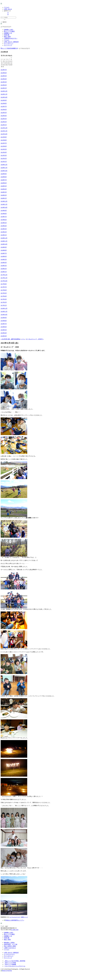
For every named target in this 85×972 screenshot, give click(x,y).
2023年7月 (4, 69)
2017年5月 (4, 293)
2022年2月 (4, 121)
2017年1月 (4, 305)
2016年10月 (4, 314)
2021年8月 (4, 140)
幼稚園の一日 (8, 936)
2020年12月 (4, 164)
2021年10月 (4, 134)
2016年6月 (4, 327)
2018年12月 (4, 238)
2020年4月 (4, 189)
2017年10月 (4, 281)
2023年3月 (4, 82)
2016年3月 (4, 336)
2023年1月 (4, 88)
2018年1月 (4, 271)
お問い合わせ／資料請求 (11, 42)
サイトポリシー (8, 43)
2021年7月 (4, 143)
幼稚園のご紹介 (8, 932)
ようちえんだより (15, 917)
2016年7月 (4, 323)
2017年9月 (4, 284)
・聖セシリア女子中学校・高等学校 (14, 961)
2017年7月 (4, 287)
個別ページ (24, 917)
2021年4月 (4, 152)
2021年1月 (4, 161)
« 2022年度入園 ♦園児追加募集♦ (10, 339)
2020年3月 (4, 192)
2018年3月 (4, 265)
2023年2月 (4, 85)
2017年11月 (4, 278)
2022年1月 (4, 125)
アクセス (6, 7)
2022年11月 (4, 94)
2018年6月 (4, 256)
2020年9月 (4, 174)
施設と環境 (7, 939)
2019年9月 (4, 210)
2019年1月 (4, 235)
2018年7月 (4, 253)
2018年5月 (4, 259)
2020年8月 (4, 177)
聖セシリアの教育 (9, 934)
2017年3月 (4, 299)
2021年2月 (4, 158)
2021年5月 (4, 149)
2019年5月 (4, 222)
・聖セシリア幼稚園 (10, 964)
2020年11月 (4, 167)
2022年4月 (4, 115)
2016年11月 (4, 311)
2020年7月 (4, 180)
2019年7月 (4, 216)
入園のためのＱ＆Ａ (10, 948)
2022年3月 (4, 118)
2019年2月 (4, 232)
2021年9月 (4, 137)
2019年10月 (4, 207)
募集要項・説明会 (9, 942)
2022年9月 (4, 100)
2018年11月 (4, 241)
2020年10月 (4, 170)
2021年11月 (4, 131)
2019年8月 (4, 213)
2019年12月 (4, 201)
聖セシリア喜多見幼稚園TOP (9, 48)
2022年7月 (4, 106)
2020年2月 (4, 195)
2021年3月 (4, 155)
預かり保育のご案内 (10, 946)
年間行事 (6, 938)
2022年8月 (4, 103)
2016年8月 (4, 320)
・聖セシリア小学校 (10, 962)
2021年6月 (4, 146)
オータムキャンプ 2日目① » (35, 339)
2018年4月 (4, 262)
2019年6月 (4, 219)
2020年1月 (4, 198)
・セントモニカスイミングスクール (14, 966)
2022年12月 (4, 91)
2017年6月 (4, 290)
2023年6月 (4, 73)
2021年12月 (4, 128)
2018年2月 (4, 268)
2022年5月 (4, 112)
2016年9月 (4, 317)
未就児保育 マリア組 (10, 944)
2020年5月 (4, 186)
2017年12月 (4, 275)
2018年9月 (4, 247)
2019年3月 (4, 229)
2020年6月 (4, 183)
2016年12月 (4, 308)
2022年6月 (4, 109)
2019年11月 (4, 204)
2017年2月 (4, 302)
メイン (23, 339)
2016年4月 (4, 333)
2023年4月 (4, 79)
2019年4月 (4, 226)
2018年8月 (4, 250)
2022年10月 (4, 97)
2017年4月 (4, 296)
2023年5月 (4, 76)
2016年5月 (4, 330)
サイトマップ (8, 45)
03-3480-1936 (14, 929)
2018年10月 (4, 244)
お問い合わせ (8, 9)
